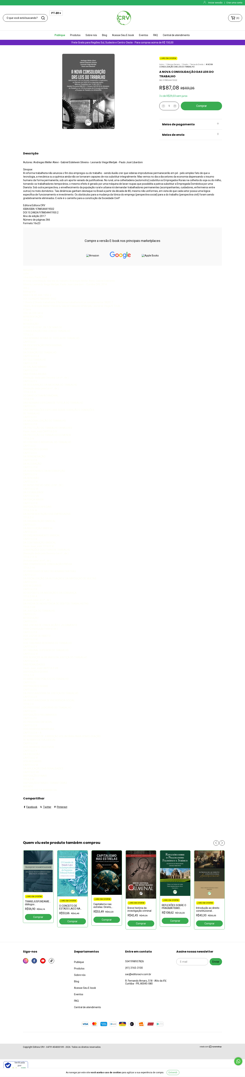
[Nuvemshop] (211, 1047)
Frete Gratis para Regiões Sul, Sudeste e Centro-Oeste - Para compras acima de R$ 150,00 (122, 42)
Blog (104, 35)
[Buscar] (43, 18)
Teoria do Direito (196, 64)
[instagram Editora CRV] (25, 960)
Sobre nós (91, 35)
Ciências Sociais (173, 64)
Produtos (75, 35)
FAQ (155, 35)
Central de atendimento (176, 35)
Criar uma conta (234, 2)
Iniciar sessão (215, 2)
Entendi (173, 1072)
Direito (185, 64)
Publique (60, 35)
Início (161, 64)
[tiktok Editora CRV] (51, 960)
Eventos (143, 35)
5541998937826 (134, 961)
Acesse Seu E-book (123, 35)
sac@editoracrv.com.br (138, 974)
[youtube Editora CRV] (43, 960)
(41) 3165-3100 (134, 967)
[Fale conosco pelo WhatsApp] (238, 1061)
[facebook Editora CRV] (34, 960)
